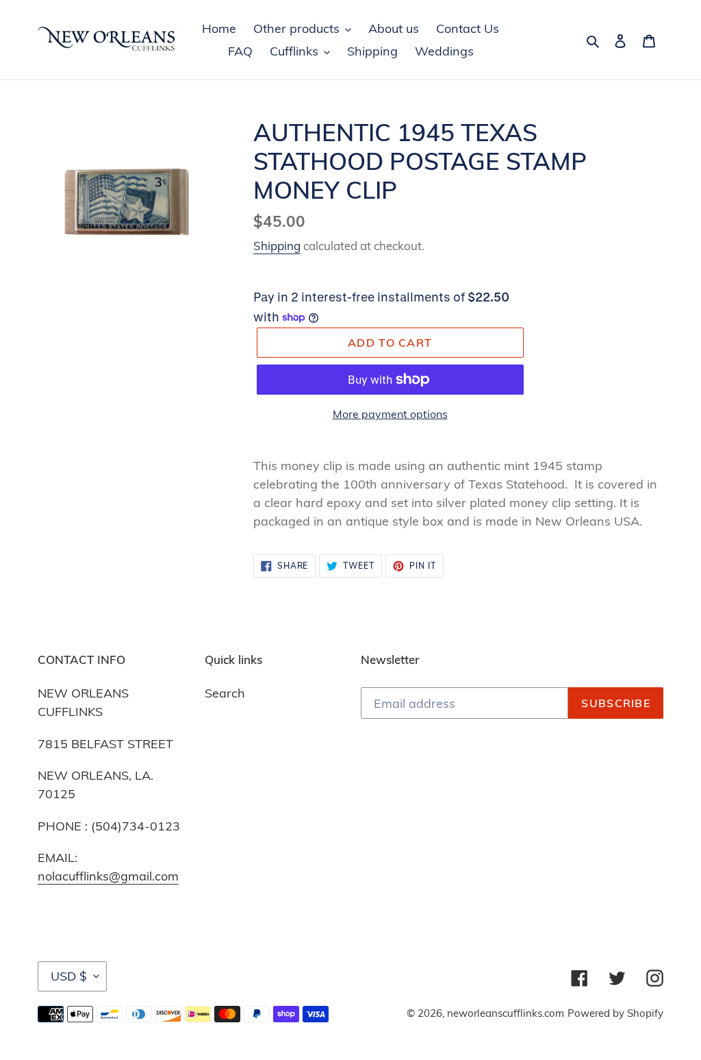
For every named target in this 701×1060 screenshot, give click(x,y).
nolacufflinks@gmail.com (108, 876)
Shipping (277, 245)
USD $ (69, 976)
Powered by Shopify (615, 1013)
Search (225, 693)
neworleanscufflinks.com (505, 1013)
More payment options (390, 414)
